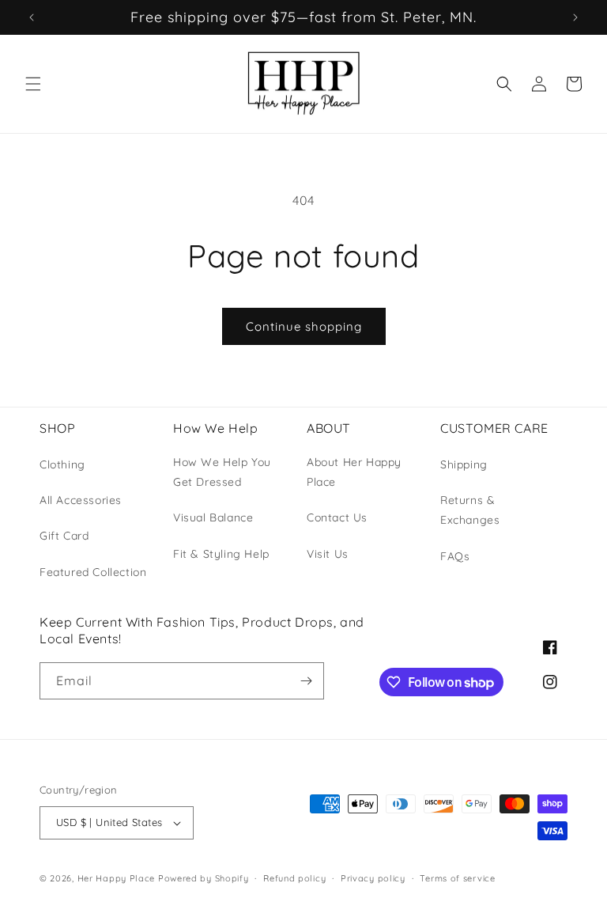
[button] (33, 83)
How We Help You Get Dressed (222, 472)
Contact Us (337, 517)
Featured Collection (93, 572)
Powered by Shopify (203, 878)
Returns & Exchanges (470, 510)
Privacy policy (373, 878)
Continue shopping (304, 326)
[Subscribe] (305, 680)
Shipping (464, 464)
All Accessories (81, 500)
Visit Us (328, 554)
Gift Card (64, 536)
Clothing (62, 464)
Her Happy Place (116, 878)
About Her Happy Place (354, 472)
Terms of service (457, 878)
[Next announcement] (575, 17)
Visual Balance (213, 517)
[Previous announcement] (31, 17)
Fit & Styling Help (221, 554)
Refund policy (294, 878)
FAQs (454, 556)
